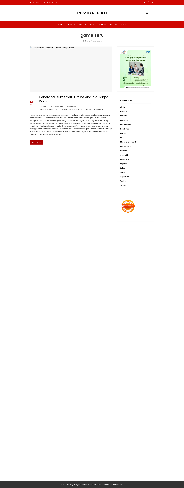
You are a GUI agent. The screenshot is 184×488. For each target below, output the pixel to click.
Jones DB (138, 368)
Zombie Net (134, 289)
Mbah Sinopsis (140, 270)
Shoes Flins (143, 322)
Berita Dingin (137, 455)
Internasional (125, 124)
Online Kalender (136, 330)
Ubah (122, 439)
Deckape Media (138, 352)
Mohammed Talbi (127, 324)
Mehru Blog (125, 264)
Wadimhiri (124, 248)
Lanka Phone (125, 232)
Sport (122, 172)
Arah (134, 423)
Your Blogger (125, 406)
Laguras (123, 302)
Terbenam (139, 425)
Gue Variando (126, 346)
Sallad (126, 294)
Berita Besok (136, 403)
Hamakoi (146, 281)
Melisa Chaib (125, 267)
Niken (122, 379)
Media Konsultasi (140, 461)
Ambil (130, 420)
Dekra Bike (124, 330)
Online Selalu (125, 409)
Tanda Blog (139, 458)
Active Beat (145, 349)
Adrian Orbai (141, 305)
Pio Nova (135, 322)
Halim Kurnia (131, 412)
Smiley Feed (131, 305)
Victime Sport (133, 341)
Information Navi (127, 368)
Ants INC (132, 248)
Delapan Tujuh (126, 229)
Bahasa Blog (129, 458)
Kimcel (145, 229)
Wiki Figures (135, 237)
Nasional (123, 150)
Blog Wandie (135, 395)
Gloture (143, 302)
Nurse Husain (136, 286)
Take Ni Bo (139, 242)
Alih (125, 420)
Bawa (132, 425)
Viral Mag (107, 485)
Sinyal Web (143, 401)
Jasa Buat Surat (126, 283)
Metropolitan (125, 146)
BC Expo (131, 327)
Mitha (131, 270)
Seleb (122, 168)
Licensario (145, 335)
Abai (145, 417)
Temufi (133, 313)
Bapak (135, 442)
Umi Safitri (141, 412)
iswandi (132, 382)
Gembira (131, 447)
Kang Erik (140, 373)
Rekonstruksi (125, 297)
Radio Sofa (124, 382)
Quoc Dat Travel (133, 251)
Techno (123, 181)
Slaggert (134, 275)
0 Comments (58, 107)
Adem (122, 434)
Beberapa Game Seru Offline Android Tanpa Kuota (74, 99)
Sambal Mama (126, 278)
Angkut (123, 423)
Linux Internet (126, 362)
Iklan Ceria (144, 259)
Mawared (134, 333)
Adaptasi (135, 417)
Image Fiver (137, 229)
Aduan (141, 431)
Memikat (124, 447)
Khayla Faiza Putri (127, 384)
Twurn (139, 256)
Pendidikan (124, 159)
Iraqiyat (128, 322)
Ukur (134, 439)
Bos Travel (133, 371)
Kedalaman (141, 444)
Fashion (123, 111)
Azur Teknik (141, 226)
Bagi (137, 423)
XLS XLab (123, 349)
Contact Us (71, 25)
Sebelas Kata (145, 406)
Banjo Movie (144, 354)
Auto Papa (130, 253)
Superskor (124, 177)
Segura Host (133, 311)
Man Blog (143, 376)
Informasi (113, 25)
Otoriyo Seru (125, 343)
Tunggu (128, 439)
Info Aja (129, 414)
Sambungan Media (128, 453)
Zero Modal (130, 242)
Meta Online (142, 267)
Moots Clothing (140, 283)
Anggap (143, 434)
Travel (123, 25)
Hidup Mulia (144, 297)
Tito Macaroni (137, 365)
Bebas (147, 425)
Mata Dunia (142, 371)
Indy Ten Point (126, 338)
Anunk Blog (131, 226)
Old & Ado (144, 343)
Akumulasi (137, 420)
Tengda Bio (143, 311)
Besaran (132, 444)
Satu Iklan (135, 406)
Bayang (123, 425)
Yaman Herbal (134, 349)
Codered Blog (139, 319)
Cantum (129, 431)
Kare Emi (127, 316)
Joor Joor (139, 324)
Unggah (145, 436)
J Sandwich (145, 360)
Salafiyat (135, 259)
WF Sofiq (133, 294)
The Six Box (137, 338)
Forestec (140, 357)
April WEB (140, 272)
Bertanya (146, 414)
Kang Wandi (125, 390)
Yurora (134, 267)
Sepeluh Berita (126, 461)
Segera (147, 447)
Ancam (145, 420)
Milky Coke (135, 343)
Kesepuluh (138, 450)
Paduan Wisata (137, 409)
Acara (128, 417)
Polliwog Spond (138, 234)
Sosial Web (146, 403)
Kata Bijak (124, 270)
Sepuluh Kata (125, 455)
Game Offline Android (49, 109)
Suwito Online (130, 379)
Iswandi (138, 384)
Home (60, 25)
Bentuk (136, 428)
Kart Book (136, 302)
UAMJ (145, 346)
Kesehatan (124, 129)
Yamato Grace (133, 261)
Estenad (138, 281)
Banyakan (124, 444)
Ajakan (147, 431)
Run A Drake (134, 354)
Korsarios (142, 333)
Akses (137, 434)
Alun (122, 420)
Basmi (142, 423)
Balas (147, 423)
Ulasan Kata (141, 439)
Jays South (124, 272)
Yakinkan (139, 447)
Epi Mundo (146, 256)
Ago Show (135, 297)
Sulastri (145, 286)
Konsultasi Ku (141, 453)
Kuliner (123, 133)
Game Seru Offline (75, 109)
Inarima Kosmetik (133, 335)
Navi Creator (142, 379)
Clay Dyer (132, 357)
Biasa (130, 428)
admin (43, 107)
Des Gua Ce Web (139, 362)
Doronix (134, 232)
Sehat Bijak (137, 414)
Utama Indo (138, 278)
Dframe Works (130, 245)
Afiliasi (122, 417)
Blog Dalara (131, 256)
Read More (36, 142)
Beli (128, 425)
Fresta (132, 272)
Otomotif (102, 25)
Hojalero (129, 292)
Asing (129, 423)
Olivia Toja (143, 264)
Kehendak (129, 450)
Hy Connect (130, 281)
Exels (129, 302)
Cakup (136, 431)
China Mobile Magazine (129, 300)
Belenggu (124, 428)
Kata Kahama (126, 259)
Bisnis (92, 25)
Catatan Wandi (142, 387)
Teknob (123, 373)
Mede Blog (129, 319)
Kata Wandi (130, 387)
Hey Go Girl (142, 232)
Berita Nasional (132, 401)
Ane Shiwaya (136, 316)
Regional (123, 163)
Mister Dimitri (142, 294)
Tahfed (127, 376)
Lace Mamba (125, 234)
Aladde (128, 275)
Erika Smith (124, 308)
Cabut (122, 431)
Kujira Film (141, 313)
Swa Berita (134, 264)
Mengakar (130, 434)
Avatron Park (140, 253)
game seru (63, 109)
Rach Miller (144, 300)
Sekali (122, 450)
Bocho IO (124, 357)
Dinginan (141, 442)
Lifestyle (82, 25)
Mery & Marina (139, 292)
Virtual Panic (125, 286)
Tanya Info (124, 464)
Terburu (142, 428)
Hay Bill (148, 357)
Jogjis (148, 270)
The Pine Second (137, 308)
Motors (123, 226)
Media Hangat (135, 464)
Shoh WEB (124, 289)
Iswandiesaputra (143, 382)
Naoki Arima (135, 360)
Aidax (122, 281)
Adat (141, 417)
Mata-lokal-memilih (128, 142)
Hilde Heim (141, 245)
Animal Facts (137, 346)
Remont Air (125, 360)
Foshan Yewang (134, 240)
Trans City (131, 373)
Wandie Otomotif (138, 390)
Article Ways (140, 327)
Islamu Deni (144, 261)
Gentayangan (126, 442)
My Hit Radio (144, 275)
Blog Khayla (132, 393)
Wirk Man (134, 376)
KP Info (146, 278)
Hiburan (123, 116)
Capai (139, 436)
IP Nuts (142, 341)
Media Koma (125, 403)
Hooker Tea (125, 313)
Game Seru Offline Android (93, 109)
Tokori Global (125, 352)
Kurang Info (135, 398)
